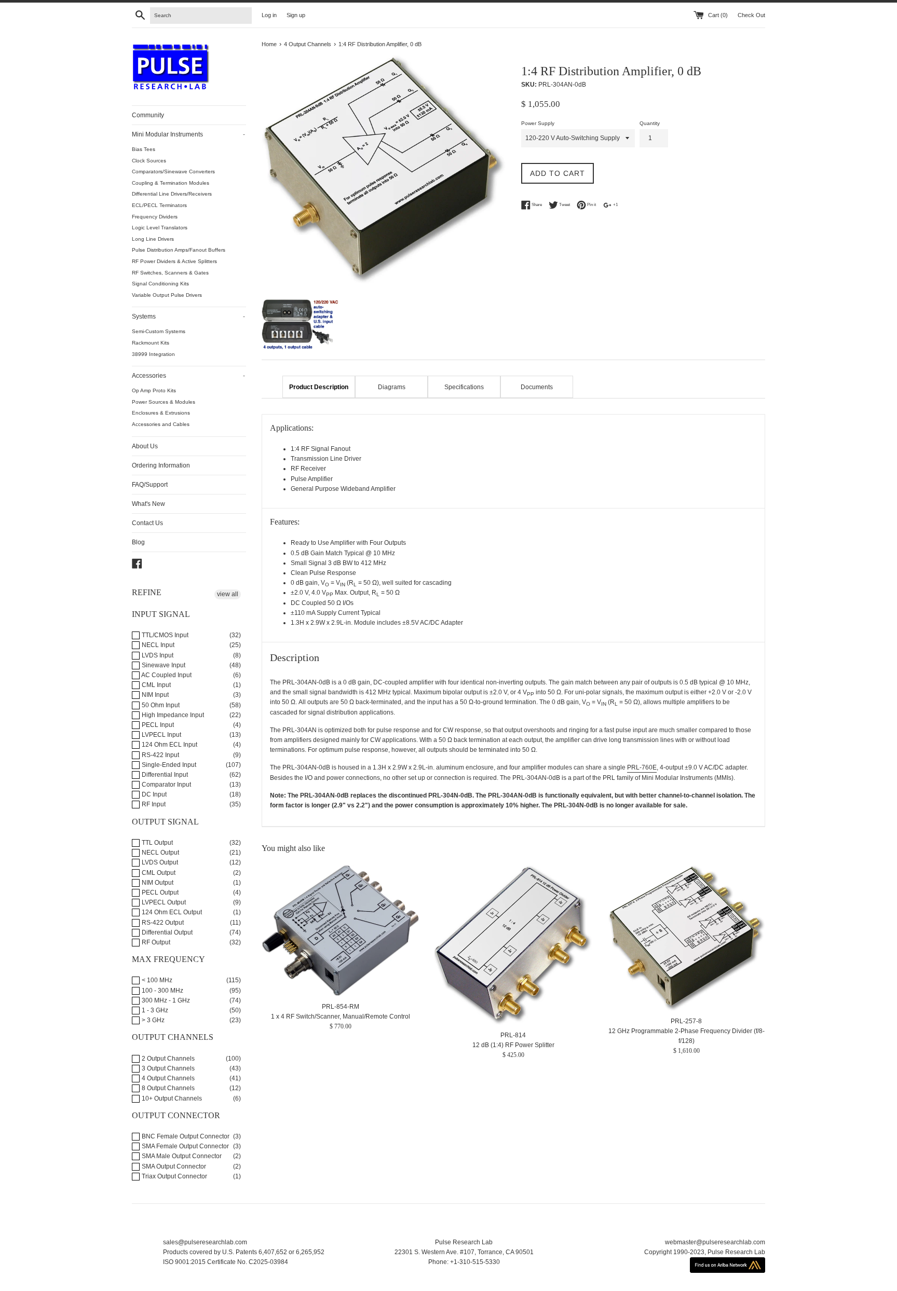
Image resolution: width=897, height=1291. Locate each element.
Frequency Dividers (155, 216)
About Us (145, 446)
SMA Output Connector (173, 1166)
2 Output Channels (167, 1058)
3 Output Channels (167, 1068)
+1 (615, 204)
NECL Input (157, 645)
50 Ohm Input (160, 705)
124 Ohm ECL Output (171, 912)
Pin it (591, 204)
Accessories (188, 375)
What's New (148, 503)
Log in (269, 15)
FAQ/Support (150, 484)
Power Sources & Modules (163, 402)
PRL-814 (513, 1035)
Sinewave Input (162, 665)
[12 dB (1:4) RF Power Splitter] (513, 945)
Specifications (464, 387)
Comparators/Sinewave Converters (173, 171)
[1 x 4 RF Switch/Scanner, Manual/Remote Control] (340, 931)
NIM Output (156, 882)
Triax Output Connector (173, 1176)
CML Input (155, 685)
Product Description (318, 387)
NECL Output (159, 852)
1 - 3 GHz (154, 1010)
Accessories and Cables (160, 424)
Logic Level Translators (159, 227)
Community (148, 115)
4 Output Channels (167, 1078)
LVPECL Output (163, 902)
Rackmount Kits (150, 343)
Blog (138, 542)
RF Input (153, 804)
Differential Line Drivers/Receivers (172, 194)
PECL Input (157, 725)
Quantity (650, 123)
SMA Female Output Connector (184, 1146)
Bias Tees (143, 149)
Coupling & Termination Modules (170, 183)
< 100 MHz (156, 980)
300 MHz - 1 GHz (165, 1000)
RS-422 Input (159, 755)
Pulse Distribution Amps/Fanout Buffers (178, 250)
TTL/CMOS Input (164, 635)
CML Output (157, 872)
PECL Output (159, 892)
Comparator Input (165, 784)
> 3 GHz (152, 1020)
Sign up (296, 15)
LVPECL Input (160, 734)
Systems (188, 316)
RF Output (155, 942)
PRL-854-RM (340, 1006)
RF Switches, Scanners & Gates (170, 273)
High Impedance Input (172, 715)
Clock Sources (149, 160)
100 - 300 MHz (161, 990)
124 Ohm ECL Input (168, 744)
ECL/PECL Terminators (159, 205)
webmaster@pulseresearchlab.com (715, 1242)
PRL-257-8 (686, 1021)
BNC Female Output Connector (184, 1136)
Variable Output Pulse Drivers (167, 295)
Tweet (564, 204)
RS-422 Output (162, 922)
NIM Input (154, 694)
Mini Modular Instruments (188, 134)
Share (536, 204)
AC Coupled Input (166, 675)
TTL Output (156, 842)
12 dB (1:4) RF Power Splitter (513, 1045)
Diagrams (391, 387)
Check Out (751, 15)
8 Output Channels (167, 1088)
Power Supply (537, 123)
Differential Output (166, 932)
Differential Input (164, 774)
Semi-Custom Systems (158, 331)
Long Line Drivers (153, 239)
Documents (537, 387)
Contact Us (147, 523)
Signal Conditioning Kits (160, 283)
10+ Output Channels (171, 1098)
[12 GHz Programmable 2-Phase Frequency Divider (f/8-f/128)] (686, 938)
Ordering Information (161, 465)
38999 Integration (153, 354)
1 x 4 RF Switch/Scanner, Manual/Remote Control (340, 1016)
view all (227, 594)
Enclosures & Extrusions (161, 413)
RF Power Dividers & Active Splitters (174, 261)
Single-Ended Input (168, 764)
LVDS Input (156, 655)
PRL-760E (642, 767)
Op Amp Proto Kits (154, 390)
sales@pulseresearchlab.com (205, 1242)
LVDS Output (159, 862)
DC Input (153, 794)
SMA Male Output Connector (181, 1156)
